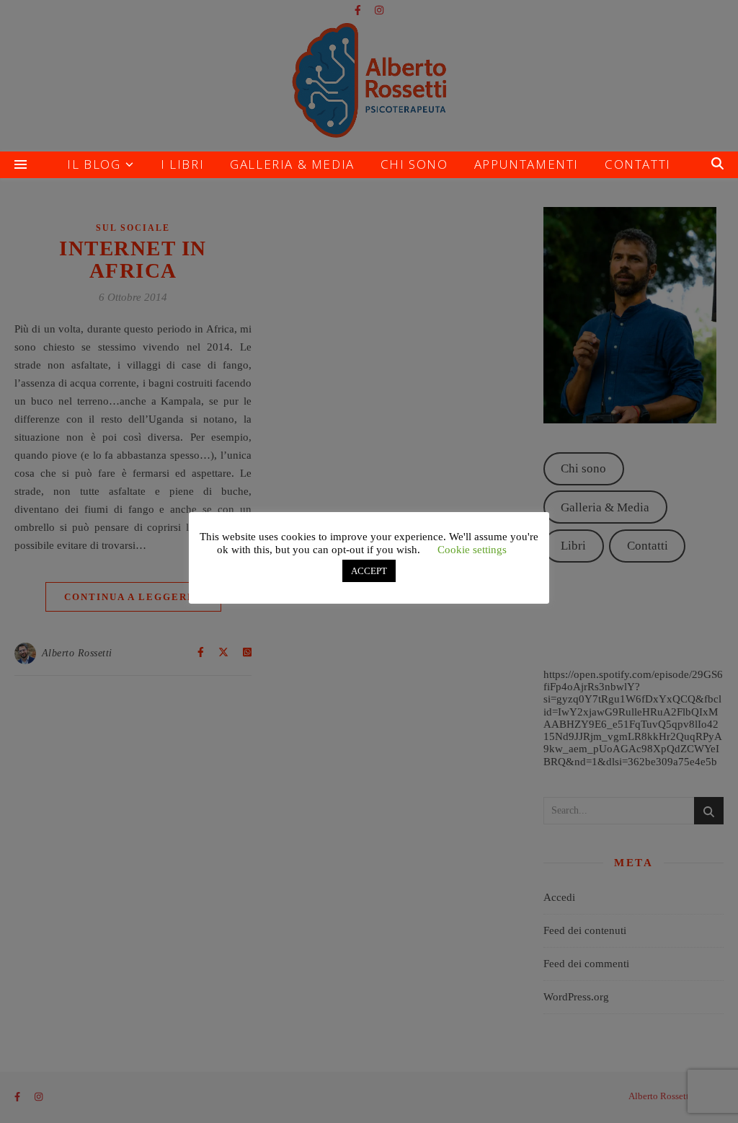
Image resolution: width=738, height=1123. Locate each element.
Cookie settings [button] (472, 549)
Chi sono (414, 164)
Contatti (638, 164)
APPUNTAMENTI (526, 164)
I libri (182, 164)
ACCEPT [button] (369, 570)
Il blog (93, 164)
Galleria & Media (292, 164)
